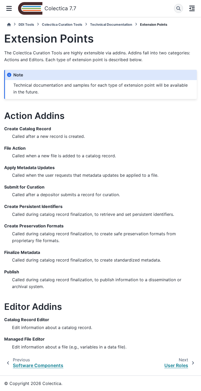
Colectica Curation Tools (62, 25)
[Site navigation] (9, 8)
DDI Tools (26, 25)
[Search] (178, 8)
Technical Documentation (111, 25)
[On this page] (192, 8)
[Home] (9, 24)
